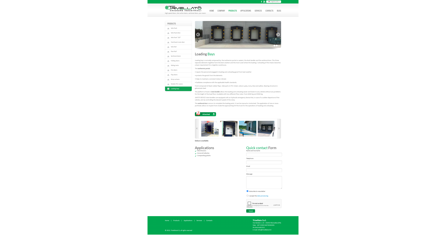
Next (278, 34)
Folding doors (175, 61)
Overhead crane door (178, 42)
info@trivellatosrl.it (264, 230)
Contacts (269, 10)
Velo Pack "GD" (176, 38)
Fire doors (174, 70)
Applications (245, 10)
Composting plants (204, 156)
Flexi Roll (174, 52)
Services (258, 10)
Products (232, 10)
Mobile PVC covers (177, 84)
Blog (279, 10)
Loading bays (175, 89)
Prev (198, 34)
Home (211, 10)
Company (221, 10)
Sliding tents (175, 65)
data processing (262, 196)
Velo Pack (174, 28)
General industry (203, 153)
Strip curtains (175, 79)
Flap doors (174, 75)
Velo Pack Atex (175, 33)
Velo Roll (173, 47)
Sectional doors (176, 56)
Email (248, 166)
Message (249, 174)
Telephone (249, 159)
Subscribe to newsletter (257, 192)
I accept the (258, 196)
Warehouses (201, 151)
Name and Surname (253, 151)
